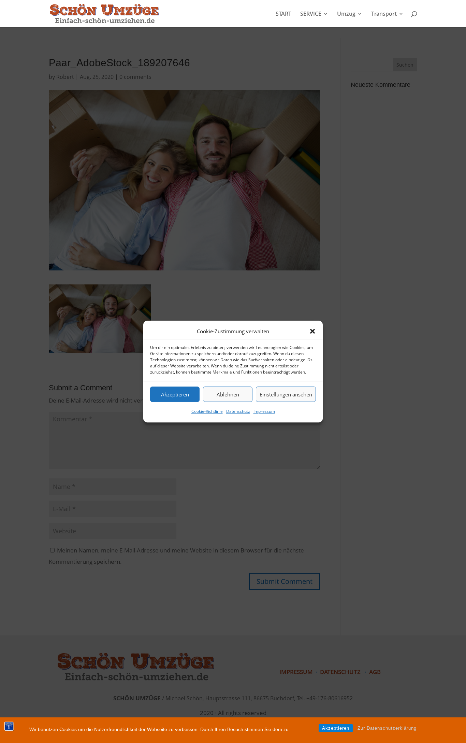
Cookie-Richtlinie (207, 412)
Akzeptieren (175, 394)
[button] (312, 331)
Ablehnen (228, 394)
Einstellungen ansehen (286, 394)
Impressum (264, 412)
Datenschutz (238, 412)
